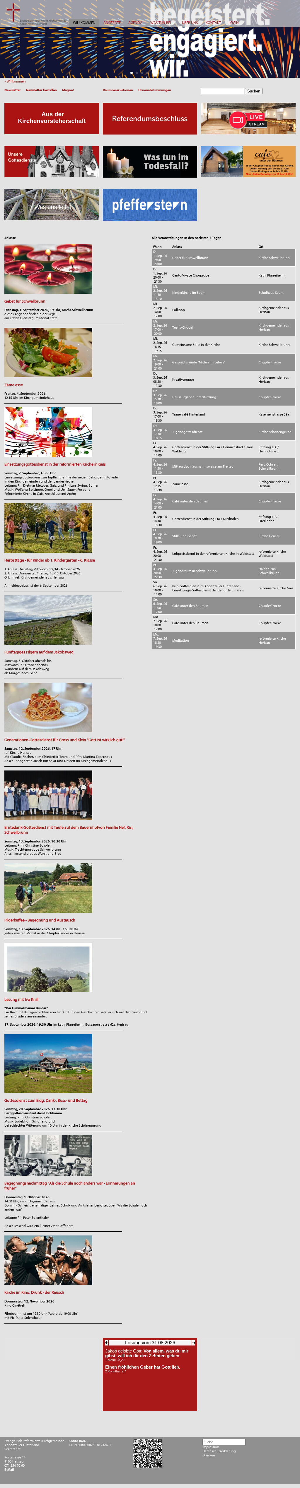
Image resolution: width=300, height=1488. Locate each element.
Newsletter (12, 90)
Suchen (253, 91)
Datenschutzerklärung (219, 1451)
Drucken (208, 1455)
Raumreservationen (118, 90)
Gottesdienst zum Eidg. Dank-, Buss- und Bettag (46, 1100)
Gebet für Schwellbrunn (24, 301)
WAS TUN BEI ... (162, 22)
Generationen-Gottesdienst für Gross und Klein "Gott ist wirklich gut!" (64, 739)
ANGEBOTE (112, 22)
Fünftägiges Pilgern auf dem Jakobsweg (39, 652)
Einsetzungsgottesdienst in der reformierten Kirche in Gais (55, 464)
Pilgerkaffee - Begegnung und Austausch (39, 920)
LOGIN (234, 22)
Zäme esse (13, 384)
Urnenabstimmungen (154, 90)
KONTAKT (213, 22)
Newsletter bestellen (41, 90)
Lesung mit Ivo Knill (21, 999)
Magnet (68, 90)
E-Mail (9, 1470)
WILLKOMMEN (84, 22)
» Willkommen (16, 81)
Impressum (210, 1447)
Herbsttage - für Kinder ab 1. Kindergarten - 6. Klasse (49, 560)
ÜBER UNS (190, 22)
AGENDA (135, 22)
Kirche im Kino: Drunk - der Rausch (34, 1292)
